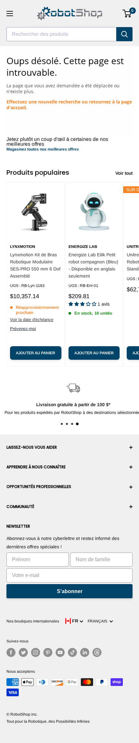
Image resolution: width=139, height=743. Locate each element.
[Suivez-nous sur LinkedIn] (84, 652)
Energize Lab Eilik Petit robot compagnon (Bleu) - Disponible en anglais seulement (93, 265)
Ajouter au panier (35, 353)
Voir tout (124, 173)
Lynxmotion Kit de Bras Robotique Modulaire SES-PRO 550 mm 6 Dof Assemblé (35, 265)
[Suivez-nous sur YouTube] (60, 652)
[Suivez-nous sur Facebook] (11, 652)
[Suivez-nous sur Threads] (97, 652)
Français (98, 621)
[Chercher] (124, 34)
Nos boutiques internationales (32, 621)
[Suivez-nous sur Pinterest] (47, 652)
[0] (127, 13)
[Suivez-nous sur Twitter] (23, 652)
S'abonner (69, 591)
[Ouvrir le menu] (9, 13)
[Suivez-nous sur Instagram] (35, 652)
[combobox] (61, 34)
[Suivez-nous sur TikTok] (72, 652)
